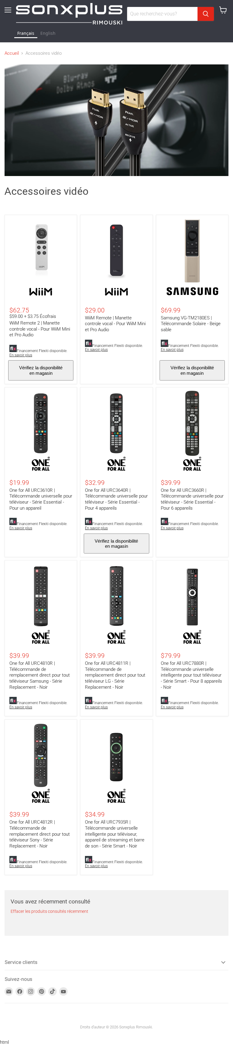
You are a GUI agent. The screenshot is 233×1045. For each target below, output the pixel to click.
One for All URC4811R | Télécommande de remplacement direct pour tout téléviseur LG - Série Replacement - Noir (115, 675)
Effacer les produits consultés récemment (49, 911)
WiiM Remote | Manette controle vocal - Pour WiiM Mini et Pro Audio (115, 323)
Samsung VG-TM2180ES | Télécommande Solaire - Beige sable (191, 323)
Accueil (12, 53)
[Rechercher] (206, 14)
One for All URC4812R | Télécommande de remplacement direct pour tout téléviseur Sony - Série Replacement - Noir (39, 834)
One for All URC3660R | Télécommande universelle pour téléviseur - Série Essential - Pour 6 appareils (192, 499)
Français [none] (25, 33)
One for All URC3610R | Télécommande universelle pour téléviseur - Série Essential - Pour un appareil (40, 499)
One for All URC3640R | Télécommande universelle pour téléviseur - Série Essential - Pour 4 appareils (116, 499)
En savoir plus (20, 355)
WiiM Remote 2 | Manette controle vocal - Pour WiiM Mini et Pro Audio (39, 329)
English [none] (48, 33)
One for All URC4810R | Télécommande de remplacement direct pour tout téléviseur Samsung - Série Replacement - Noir (39, 675)
